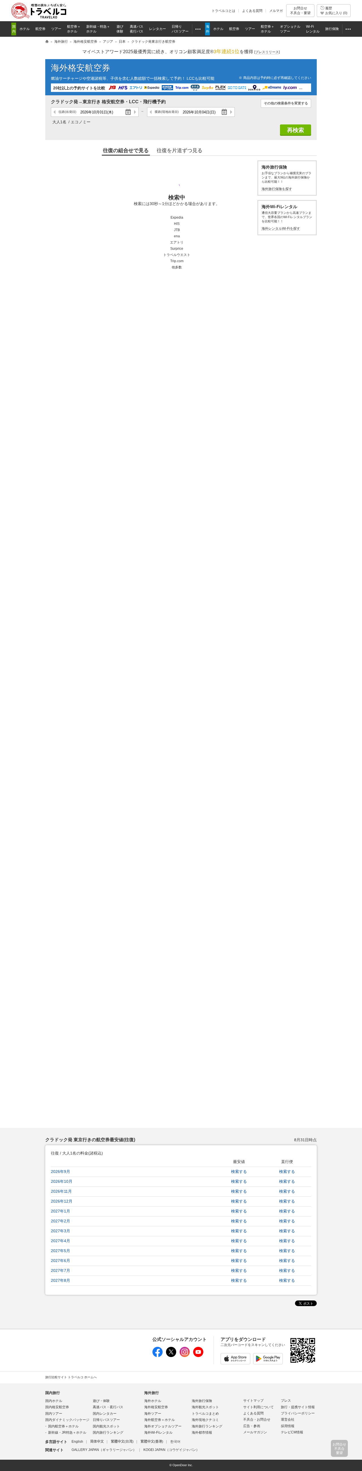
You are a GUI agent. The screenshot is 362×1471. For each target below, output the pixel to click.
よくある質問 (252, 10)
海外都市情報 (202, 1433)
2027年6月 (60, 1260)
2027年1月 (60, 1211)
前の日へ (55, 112)
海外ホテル (152, 1401)
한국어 (175, 1442)
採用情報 (287, 1426)
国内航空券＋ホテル (63, 1426)
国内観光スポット (106, 1426)
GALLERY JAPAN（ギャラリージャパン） (104, 1450)
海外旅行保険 (202, 1401)
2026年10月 (61, 1181)
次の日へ (135, 112)
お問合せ (300, 10)
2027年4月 (60, 1241)
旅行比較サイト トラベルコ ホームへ (71, 1377)
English (77, 1442)
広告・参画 (251, 1426)
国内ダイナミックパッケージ (67, 1420)
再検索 (295, 130)
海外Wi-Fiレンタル (158, 1433)
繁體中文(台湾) (122, 1442)
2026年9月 (60, 1171)
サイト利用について (258, 1407)
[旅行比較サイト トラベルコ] (47, 42)
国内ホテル (53, 1401)
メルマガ (276, 10)
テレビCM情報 (292, 1432)
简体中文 (97, 1442)
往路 (67, 111)
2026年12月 (61, 1201)
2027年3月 (60, 1231)
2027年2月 (60, 1221)
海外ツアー (152, 1414)
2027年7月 (60, 1270)
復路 (167, 111)
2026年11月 (61, 1191)
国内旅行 (52, 1393)
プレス (286, 1401)
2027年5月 (60, 1250)
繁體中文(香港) (152, 1442)
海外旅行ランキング (207, 1426)
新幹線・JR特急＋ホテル (67, 1433)
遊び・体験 (101, 1401)
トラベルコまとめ (205, 1414)
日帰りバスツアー (106, 1420)
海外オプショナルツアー (163, 1426)
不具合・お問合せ (256, 1420)
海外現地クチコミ (205, 1420)
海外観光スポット (205, 1407)
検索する (239, 1171)
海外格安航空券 (80, 67)
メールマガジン (255, 1432)
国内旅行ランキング (108, 1433)
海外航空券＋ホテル (159, 1420)
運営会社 (287, 1420)
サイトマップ (253, 1401)
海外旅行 (151, 1393)
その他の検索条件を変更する (286, 103)
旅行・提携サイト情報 (298, 1407)
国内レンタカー (105, 1414)
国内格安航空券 (57, 1407)
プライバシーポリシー (298, 1413)
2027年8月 (60, 1280)
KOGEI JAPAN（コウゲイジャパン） (171, 1450)
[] (267, 52)
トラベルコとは (223, 10)
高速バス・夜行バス (108, 1407)
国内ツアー (53, 1414)
